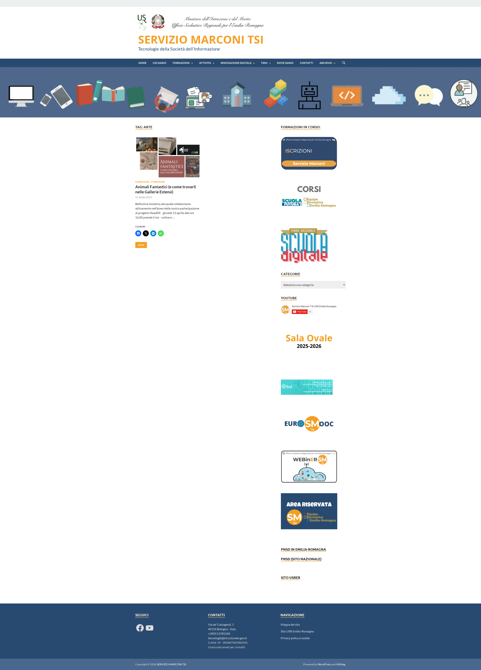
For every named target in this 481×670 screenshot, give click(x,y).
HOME (142, 62)
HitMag (340, 664)
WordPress (324, 664)
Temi (264, 62)
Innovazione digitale (236, 62)
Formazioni (181, 62)
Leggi (139, 244)
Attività (205, 62)
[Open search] (344, 63)
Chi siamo (159, 62)
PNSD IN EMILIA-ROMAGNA (303, 549)
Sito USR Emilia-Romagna (297, 631)
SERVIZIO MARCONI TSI (201, 39)
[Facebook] (139, 627)
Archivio (325, 62)
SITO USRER (290, 578)
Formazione (142, 182)
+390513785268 (219, 633)
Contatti (306, 62)
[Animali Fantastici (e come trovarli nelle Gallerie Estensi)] (168, 157)
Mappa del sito (290, 624)
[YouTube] (149, 627)
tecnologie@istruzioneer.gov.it (227, 638)
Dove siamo (285, 62)
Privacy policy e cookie (295, 638)
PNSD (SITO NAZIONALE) (301, 559)
